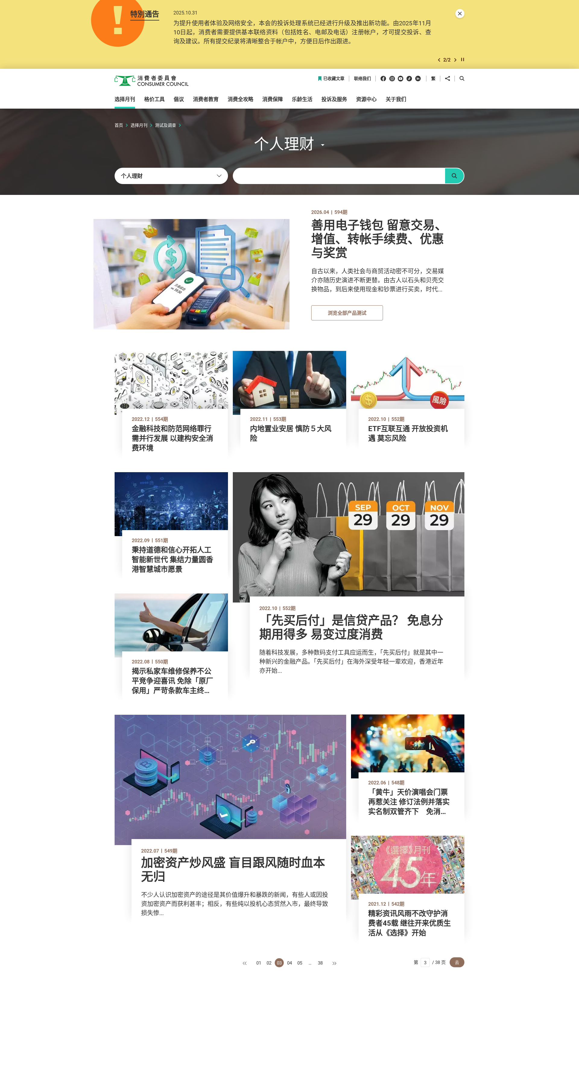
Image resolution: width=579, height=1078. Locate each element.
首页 (119, 125)
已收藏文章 (333, 78)
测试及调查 (165, 125)
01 (258, 963)
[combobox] (171, 176)
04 (289, 963)
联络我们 (362, 78)
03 (279, 963)
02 (269, 963)
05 (299, 963)
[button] (439, 60)
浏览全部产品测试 (347, 313)
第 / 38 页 (430, 962)
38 (320, 963)
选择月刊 (139, 125)
